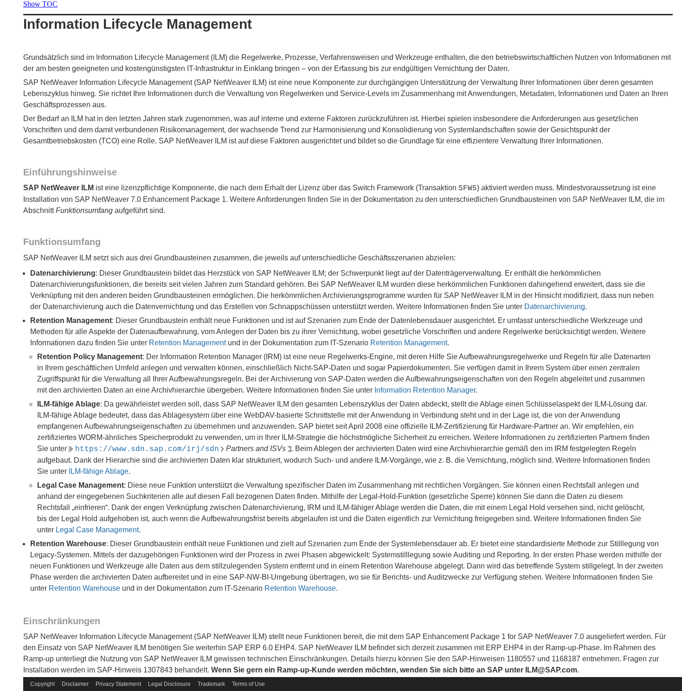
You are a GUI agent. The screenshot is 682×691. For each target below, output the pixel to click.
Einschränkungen (61, 621)
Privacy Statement (118, 684)
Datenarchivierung (554, 306)
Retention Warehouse (84, 588)
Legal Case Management (97, 530)
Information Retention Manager (425, 390)
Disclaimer (75, 684)
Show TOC (40, 4)
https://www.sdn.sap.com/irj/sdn (147, 449)
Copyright (42, 684)
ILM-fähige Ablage (99, 471)
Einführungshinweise (70, 172)
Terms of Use (248, 684)
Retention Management (187, 343)
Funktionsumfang (62, 242)
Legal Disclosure (169, 684)
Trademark (211, 684)
